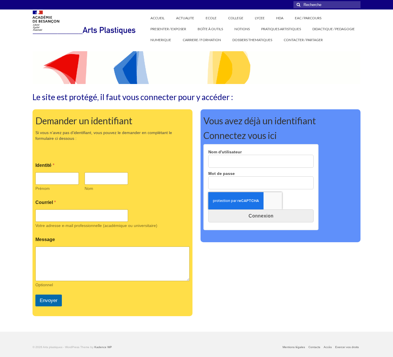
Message (45, 239)
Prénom (42, 188)
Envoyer (49, 300)
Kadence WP (103, 347)
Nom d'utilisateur (225, 152)
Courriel (45, 202)
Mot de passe (221, 173)
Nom (89, 188)
